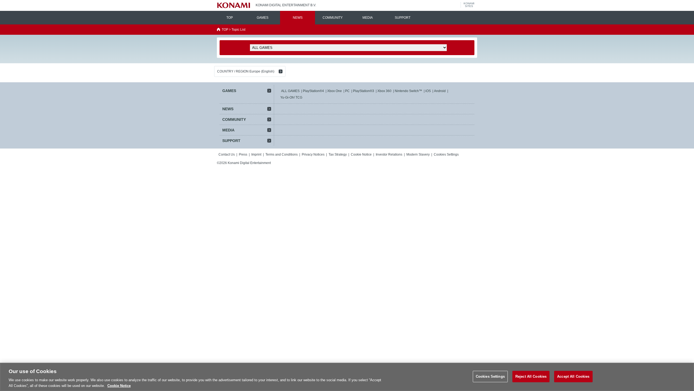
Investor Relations (389, 154)
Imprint (256, 154)
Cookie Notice (361, 154)
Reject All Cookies (531, 376)
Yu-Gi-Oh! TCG (291, 97)
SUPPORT (402, 18)
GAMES (262, 18)
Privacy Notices (313, 154)
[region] (347, 377)
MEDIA (367, 18)
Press (243, 154)
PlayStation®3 (363, 91)
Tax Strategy (338, 154)
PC (347, 91)
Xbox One (334, 91)
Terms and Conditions (281, 154)
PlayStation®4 (313, 91)
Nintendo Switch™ (408, 91)
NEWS (298, 18)
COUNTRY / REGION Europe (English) (245, 71)
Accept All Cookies (573, 376)
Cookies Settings (490, 376)
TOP (229, 18)
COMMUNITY (333, 18)
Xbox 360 (384, 91)
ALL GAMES (290, 91)
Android (440, 91)
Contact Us (227, 154)
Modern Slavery (418, 154)
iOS (428, 91)
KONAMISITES (469, 5)
